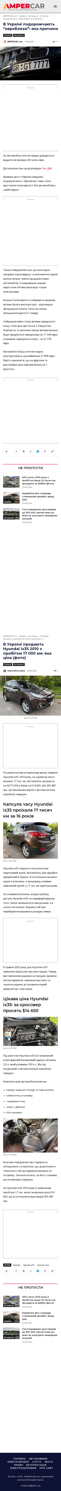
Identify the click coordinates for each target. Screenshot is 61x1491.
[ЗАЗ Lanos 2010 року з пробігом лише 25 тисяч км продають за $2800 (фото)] (11, 481)
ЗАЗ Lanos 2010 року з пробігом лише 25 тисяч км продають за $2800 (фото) (38, 480)
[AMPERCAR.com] (5, 41)
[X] (23, 451)
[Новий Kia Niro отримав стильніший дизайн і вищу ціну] (11, 498)
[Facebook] (16, 451)
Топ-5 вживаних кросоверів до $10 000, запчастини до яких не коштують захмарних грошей (39, 514)
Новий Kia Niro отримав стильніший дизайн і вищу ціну (38, 496)
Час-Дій (46, 168)
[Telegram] (38, 451)
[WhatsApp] (30, 451)
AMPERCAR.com (10, 16)
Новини (22, 16)
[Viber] (45, 451)
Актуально (33, 16)
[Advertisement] (30, 119)
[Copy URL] (52, 451)
